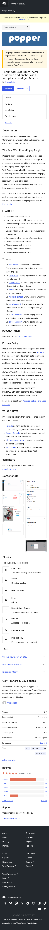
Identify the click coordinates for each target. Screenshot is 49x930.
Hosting (5, 841)
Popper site (7, 204)
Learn (4, 853)
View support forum (11, 818)
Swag (29, 866)
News (4, 837)
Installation (9, 110)
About (5, 833)
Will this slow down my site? (14, 657)
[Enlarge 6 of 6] (43, 543)
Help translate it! (24, 19)
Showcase (30, 833)
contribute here (9, 469)
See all (44, 800)
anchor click (14, 282)
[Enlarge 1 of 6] (20, 483)
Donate (30, 862)
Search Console (13, 433)
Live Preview (22, 89)
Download (8, 89)
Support (8, 122)
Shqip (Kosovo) (15, 897)
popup (43, 748)
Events (29, 858)
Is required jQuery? (10, 672)
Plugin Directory (8, 11)
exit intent (13, 264)
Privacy (5, 846)
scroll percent (15, 304)
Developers (7, 862)
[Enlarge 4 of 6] (20, 527)
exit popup (35, 748)
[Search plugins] (27, 27)
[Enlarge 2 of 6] (20, 496)
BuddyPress (8, 886)
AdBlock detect (16, 297)
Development (11, 116)
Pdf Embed (11, 447)
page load (13, 275)
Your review (7, 800)
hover (11, 289)
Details (8, 97)
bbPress (7, 882)
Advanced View (9, 760)
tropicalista (10, 82)
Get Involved (31, 853)
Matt (5, 878)
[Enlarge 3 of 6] (20, 509)
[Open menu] (45, 3)
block (28, 748)
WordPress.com (10, 874)
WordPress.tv (9, 866)
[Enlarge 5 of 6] (43, 483)
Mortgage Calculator (15, 440)
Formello (9, 426)
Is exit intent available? (12, 664)
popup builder (41, 753)
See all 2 (43, 743)
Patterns (29, 846)
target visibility (15, 322)
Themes (29, 837)
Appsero (40, 352)
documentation (25, 336)
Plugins (29, 841)
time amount (16, 314)
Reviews (8, 104)
